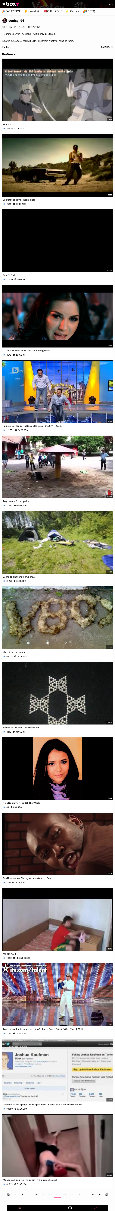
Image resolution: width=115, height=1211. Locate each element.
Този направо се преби (16, 501)
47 (100, 1194)
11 (43, 1194)
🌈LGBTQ (89, 11)
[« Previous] (8, 1194)
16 (79, 1194)
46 (92, 1194)
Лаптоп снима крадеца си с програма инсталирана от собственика (43, 1104)
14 (64, 1194)
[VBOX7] (10, 4)
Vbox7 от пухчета (14, 652)
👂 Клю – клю (32, 11)
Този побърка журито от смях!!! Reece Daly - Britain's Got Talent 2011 (43, 1029)
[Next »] (106, 1194)
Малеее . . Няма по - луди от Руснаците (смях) (30, 1179)
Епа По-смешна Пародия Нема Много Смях (28, 878)
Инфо (5, 47)
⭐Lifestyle (72, 11)
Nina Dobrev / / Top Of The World (21, 802)
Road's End (9, 275)
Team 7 (7, 124)
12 (50, 1194)
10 (36, 1194)
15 (72, 1194)
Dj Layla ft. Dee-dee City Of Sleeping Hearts (27, 350)
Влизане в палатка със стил (19, 576)
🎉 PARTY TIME (11, 11)
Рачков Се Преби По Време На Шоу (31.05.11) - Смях (32, 425)
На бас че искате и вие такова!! (21, 727)
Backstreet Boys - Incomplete (19, 199)
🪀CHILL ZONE (53, 11)
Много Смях (10, 953)
